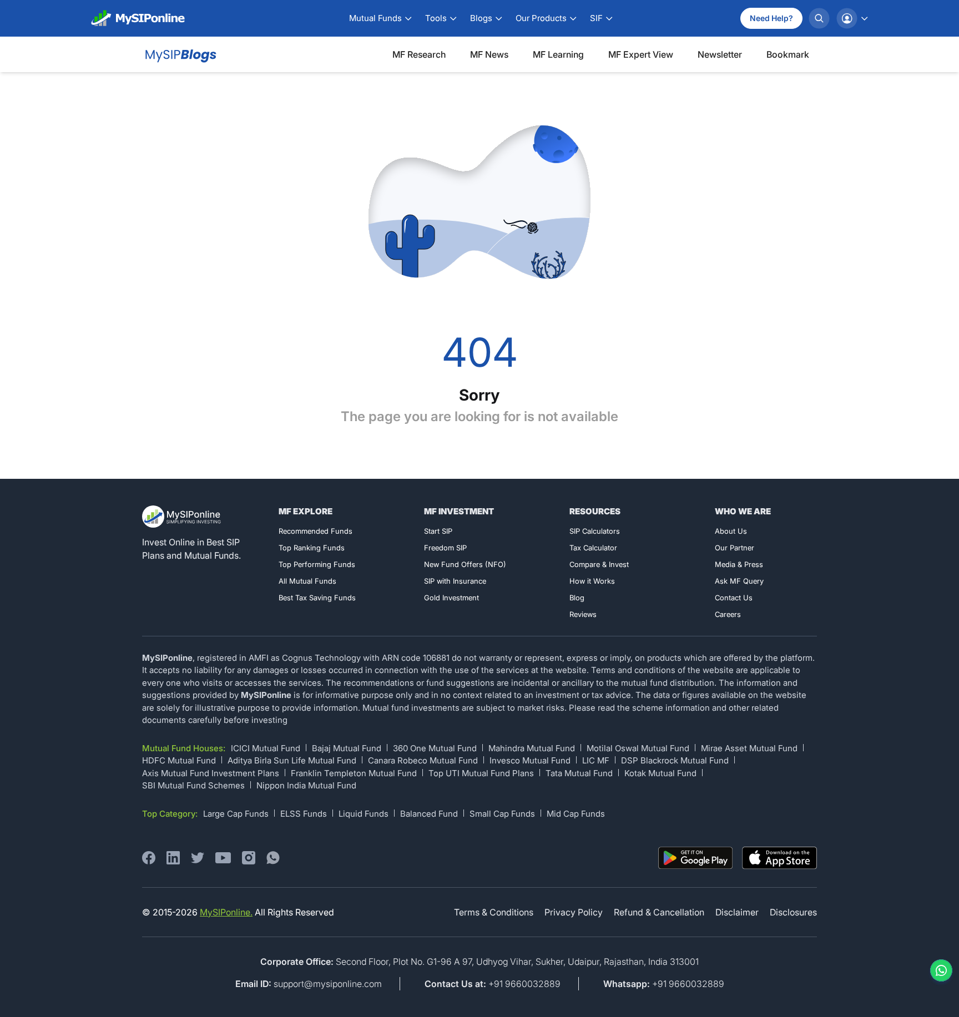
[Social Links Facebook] (148, 857)
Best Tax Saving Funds (317, 597)
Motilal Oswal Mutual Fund (638, 748)
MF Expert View (640, 54)
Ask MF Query (739, 580)
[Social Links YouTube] (223, 857)
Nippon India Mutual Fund (306, 785)
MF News (489, 54)
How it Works (592, 580)
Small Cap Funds (502, 813)
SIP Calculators (594, 531)
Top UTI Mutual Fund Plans (481, 773)
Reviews (583, 614)
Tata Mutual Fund (579, 773)
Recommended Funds (315, 531)
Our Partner (734, 547)
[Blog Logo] (179, 54)
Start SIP (438, 531)
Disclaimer (737, 912)
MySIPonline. (226, 912)
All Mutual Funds (307, 580)
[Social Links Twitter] (197, 857)
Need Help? (771, 18)
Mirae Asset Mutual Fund (749, 748)
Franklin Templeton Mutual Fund (354, 773)
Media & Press (739, 564)
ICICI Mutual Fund (265, 748)
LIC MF (595, 760)
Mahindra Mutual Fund (531, 748)
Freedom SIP (445, 547)
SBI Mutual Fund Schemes (193, 785)
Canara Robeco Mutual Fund (423, 760)
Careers (728, 614)
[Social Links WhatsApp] (273, 857)
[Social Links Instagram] (248, 857)
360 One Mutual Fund (435, 748)
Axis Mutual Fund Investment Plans (210, 773)
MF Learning (558, 54)
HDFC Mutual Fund (179, 760)
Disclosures (793, 912)
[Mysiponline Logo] (182, 516)
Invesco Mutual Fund (530, 760)
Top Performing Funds (317, 564)
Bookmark (787, 54)
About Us (731, 531)
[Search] (819, 18)
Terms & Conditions (493, 912)
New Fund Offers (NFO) (465, 564)
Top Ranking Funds (312, 547)
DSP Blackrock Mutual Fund (675, 760)
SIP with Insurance (455, 580)
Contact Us (734, 597)
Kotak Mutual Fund (660, 773)
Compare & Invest (599, 564)
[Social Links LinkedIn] (173, 857)
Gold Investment (451, 597)
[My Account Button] (852, 18)
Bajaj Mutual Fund (346, 748)
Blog (576, 597)
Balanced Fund (429, 813)
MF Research (419, 54)
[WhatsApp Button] (939, 970)
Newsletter (720, 54)
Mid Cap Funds (576, 813)
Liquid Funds (363, 813)
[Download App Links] (695, 858)
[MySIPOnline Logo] (138, 18)
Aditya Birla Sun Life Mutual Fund (292, 760)
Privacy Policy (573, 912)
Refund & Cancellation (659, 912)
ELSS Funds (303, 813)
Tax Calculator (593, 547)
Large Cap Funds (236, 813)
